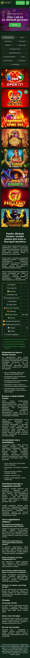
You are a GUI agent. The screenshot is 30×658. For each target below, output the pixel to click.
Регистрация (20, 2)
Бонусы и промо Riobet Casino (14, 341)
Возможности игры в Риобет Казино (15, 339)
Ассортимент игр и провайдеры (14, 344)
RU (27, 2)
